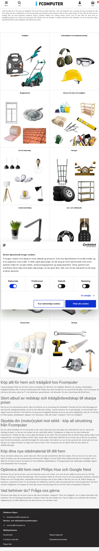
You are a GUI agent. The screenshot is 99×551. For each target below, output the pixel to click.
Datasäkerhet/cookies (58, 539)
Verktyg (74, 323)
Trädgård (25, 36)
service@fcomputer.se (16, 525)
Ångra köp (7, 544)
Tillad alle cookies (81, 304)
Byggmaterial (25, 93)
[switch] (37, 286)
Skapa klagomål (56, 535)
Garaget (74, 150)
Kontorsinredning (25, 208)
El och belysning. (25, 150)
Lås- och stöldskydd (74, 208)
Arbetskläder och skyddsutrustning (74, 36)
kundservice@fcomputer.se (18, 517)
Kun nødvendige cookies (49, 304)
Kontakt (6, 549)
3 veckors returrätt (10, 539)
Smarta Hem (25, 323)
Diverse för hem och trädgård (74, 93)
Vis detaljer (86, 295)
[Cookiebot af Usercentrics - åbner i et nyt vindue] (84, 245)
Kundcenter (8, 535)
